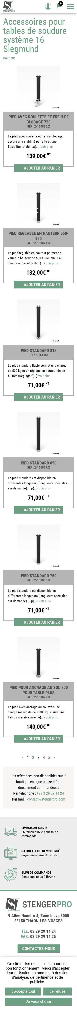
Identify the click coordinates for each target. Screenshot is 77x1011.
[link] (38, 118)
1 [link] (28, 757)
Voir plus (46, 147)
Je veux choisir (38, 1001)
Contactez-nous (38, 948)
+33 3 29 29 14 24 (50, 793)
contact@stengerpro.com (46, 799)
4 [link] (44, 757)
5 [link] (49, 757)
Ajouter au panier (42, 168)
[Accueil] (9, 6)
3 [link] (38, 757)
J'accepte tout (23, 991)
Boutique (9, 58)
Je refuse (57, 991)
